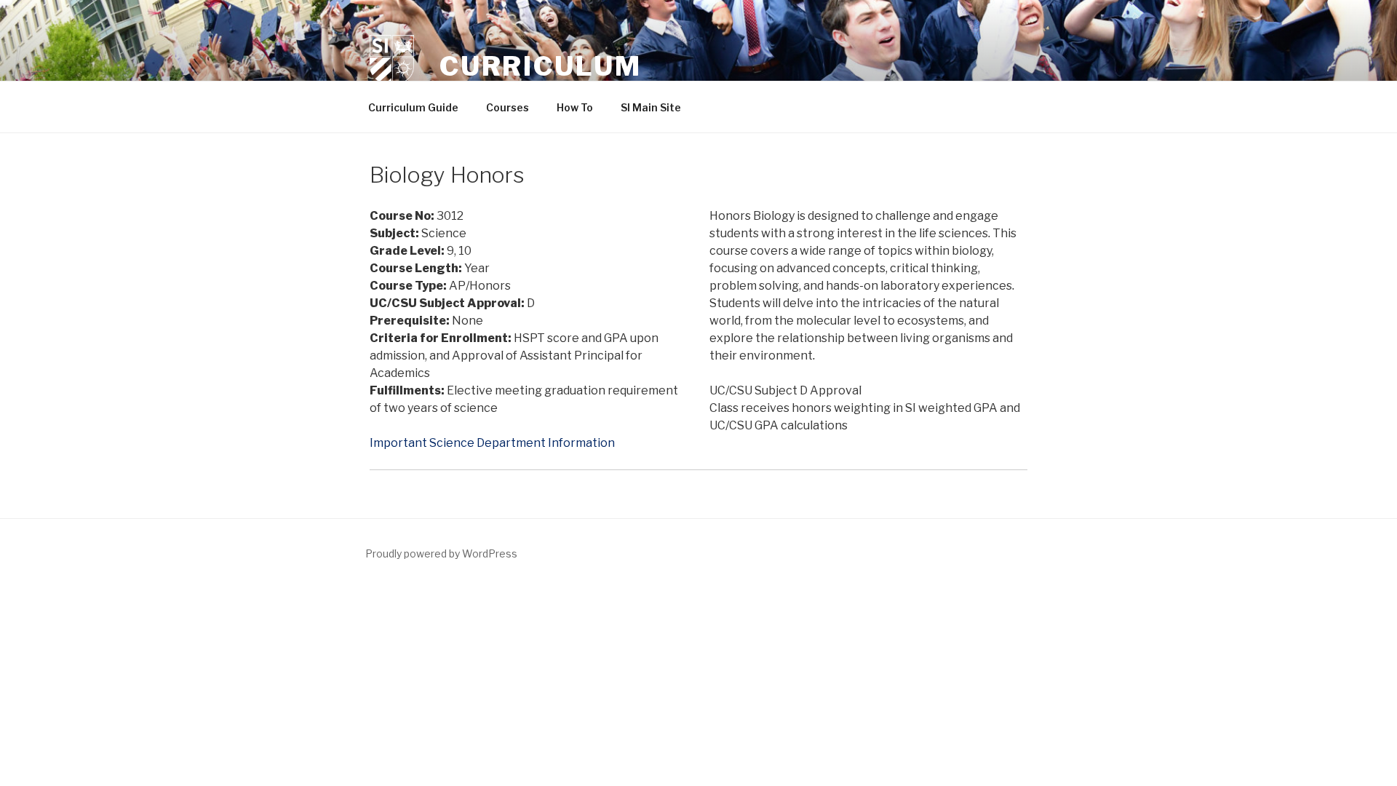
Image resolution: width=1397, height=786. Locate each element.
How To (575, 107)
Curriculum (540, 66)
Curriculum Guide (413, 107)
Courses (507, 107)
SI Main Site (651, 107)
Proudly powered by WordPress (441, 553)
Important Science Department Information (492, 443)
